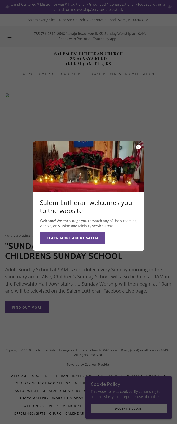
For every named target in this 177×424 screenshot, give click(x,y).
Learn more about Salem (72, 238)
